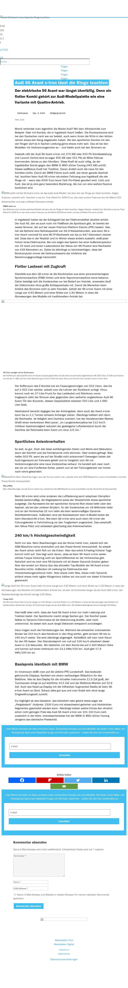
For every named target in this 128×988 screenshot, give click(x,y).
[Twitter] (78, 780)
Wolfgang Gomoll (57, 113)
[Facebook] (22, 780)
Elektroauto (22, 113)
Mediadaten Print (64, 940)
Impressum (64, 949)
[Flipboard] (50, 780)
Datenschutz (64, 953)
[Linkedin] (106, 780)
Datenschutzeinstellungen (64, 959)
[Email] (64, 786)
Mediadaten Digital (64, 944)
